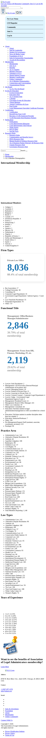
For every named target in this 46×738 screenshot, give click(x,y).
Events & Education (16, 93)
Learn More (5, 667)
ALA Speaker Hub (15, 96)
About (11, 48)
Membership (13, 64)
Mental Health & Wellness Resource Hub (23, 141)
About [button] (7, 46)
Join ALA (12, 66)
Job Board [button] (8, 87)
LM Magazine (16, 4)
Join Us (32, 4)
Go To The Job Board (16, 89)
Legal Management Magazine (19, 124)
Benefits (12, 68)
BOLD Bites (13, 129)
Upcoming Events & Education (20, 100)
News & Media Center (17, 54)
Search (23, 150)
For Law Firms (6, 4)
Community (26, 4)
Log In (38, 4)
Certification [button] (9, 110)
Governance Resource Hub (18, 147)
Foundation (9, 711)
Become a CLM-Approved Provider (21, 116)
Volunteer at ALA (15, 73)
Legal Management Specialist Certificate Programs (26, 108)
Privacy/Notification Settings (14, 731)
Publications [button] (9, 120)
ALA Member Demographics (19, 81)
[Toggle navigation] (3, 11)
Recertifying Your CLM (17, 114)
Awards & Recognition (17, 60)
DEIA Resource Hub (16, 139)
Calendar (12, 98)
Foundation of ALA (16, 56)
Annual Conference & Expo (18, 104)
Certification (13, 112)
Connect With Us (7, 720)
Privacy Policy (10, 733)
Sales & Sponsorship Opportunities (21, 58)
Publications (13, 122)
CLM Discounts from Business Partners (22, 118)
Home (7, 154)
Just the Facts (13, 131)
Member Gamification (16, 77)
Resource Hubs (14, 135)
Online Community (15, 79)
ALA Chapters (14, 69)
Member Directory (15, 71)
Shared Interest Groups (17, 75)
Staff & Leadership (15, 50)
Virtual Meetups (14, 102)
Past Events (13, 106)
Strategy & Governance (17, 52)
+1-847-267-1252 (7, 689)
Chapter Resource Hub (17, 145)
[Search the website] (22, 8)
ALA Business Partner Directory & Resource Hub (26, 143)
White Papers (13, 127)
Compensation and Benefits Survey (21, 137)
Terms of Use (9, 735)
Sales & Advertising (12, 709)
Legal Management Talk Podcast (20, 125)
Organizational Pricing (17, 85)
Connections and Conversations (20, 83)
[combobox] (11, 8)
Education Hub (14, 95)
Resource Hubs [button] (10, 133)
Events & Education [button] (12, 91)
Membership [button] (9, 62)
